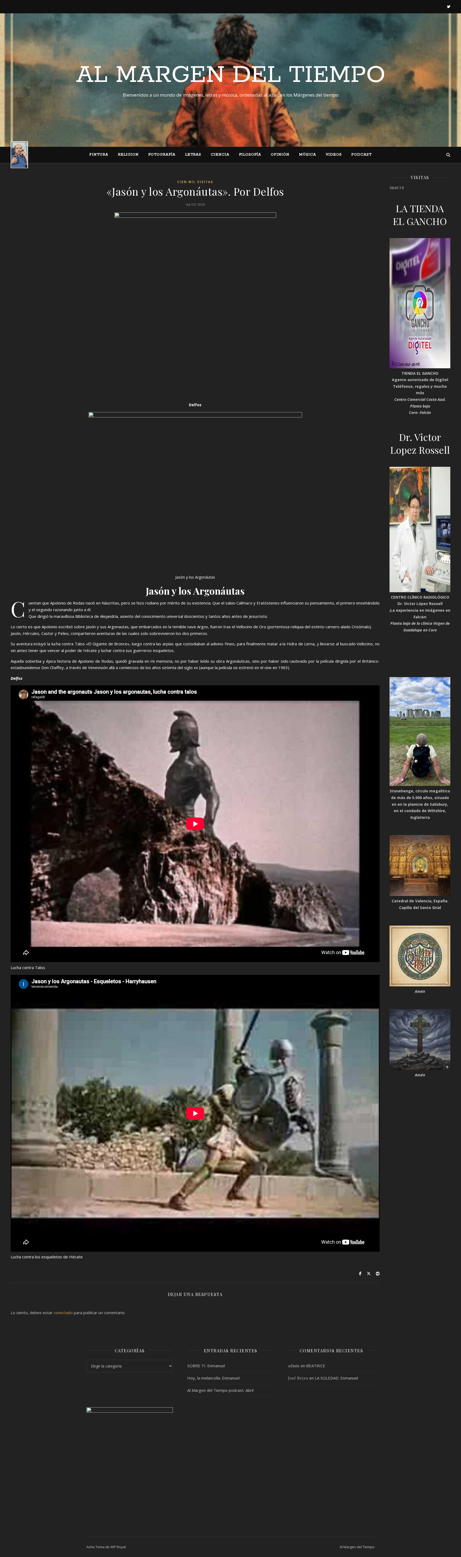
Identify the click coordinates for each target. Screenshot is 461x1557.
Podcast (361, 154)
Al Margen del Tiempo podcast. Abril (220, 1390)
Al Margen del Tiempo (230, 75)
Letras (193, 154)
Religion (128, 154)
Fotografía (162, 154)
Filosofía (250, 154)
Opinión (280, 154)
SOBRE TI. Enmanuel (206, 1365)
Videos (334, 154)
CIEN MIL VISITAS (195, 182)
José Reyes (298, 1378)
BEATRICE (315, 1365)
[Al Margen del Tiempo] (19, 154)
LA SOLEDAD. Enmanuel (336, 1378)
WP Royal (118, 1546)
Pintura (98, 154)
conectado (63, 1312)
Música (307, 154)
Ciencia (220, 154)
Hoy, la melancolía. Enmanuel (213, 1378)
